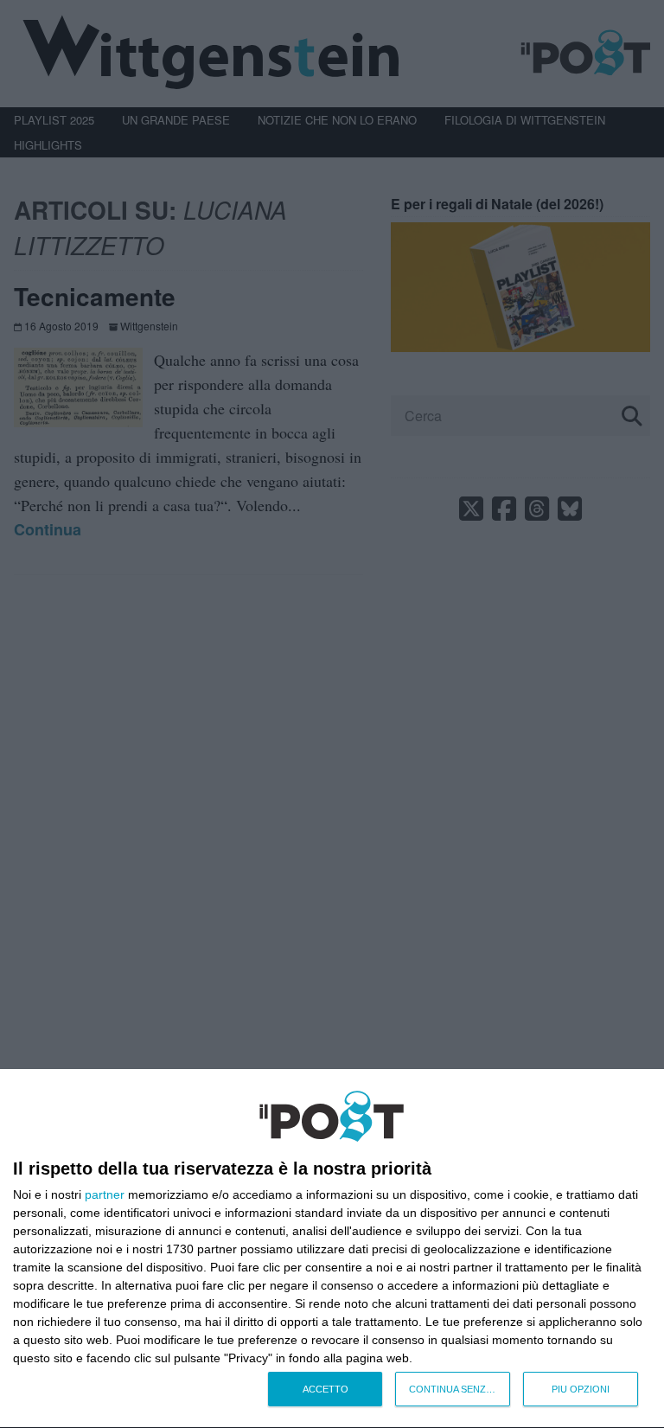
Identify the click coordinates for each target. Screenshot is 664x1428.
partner (104, 1194)
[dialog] (332, 1249)
